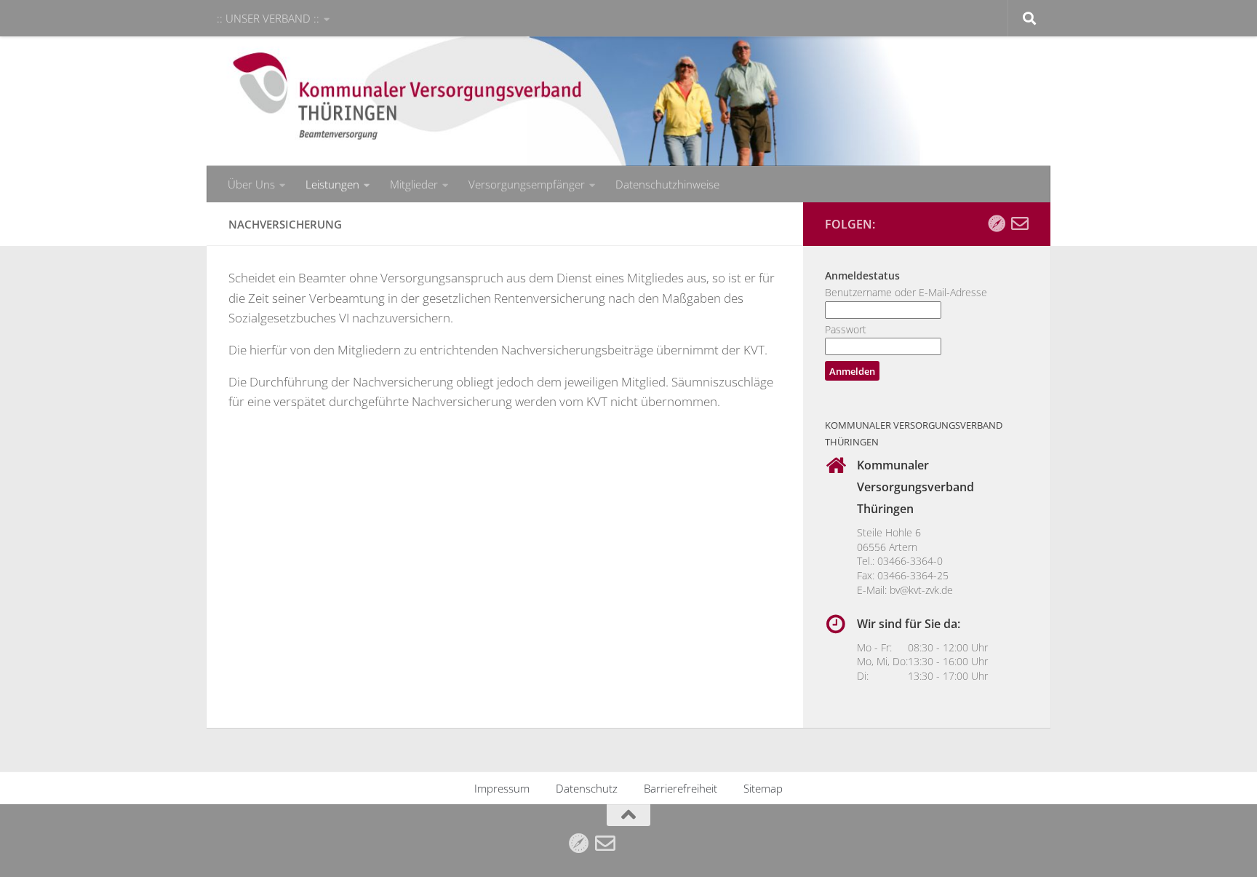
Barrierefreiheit (680, 788)
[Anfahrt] (996, 223)
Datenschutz (587, 788)
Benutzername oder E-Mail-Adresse (906, 292)
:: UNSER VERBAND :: (268, 18)
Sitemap (763, 788)
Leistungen (332, 184)
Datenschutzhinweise (667, 184)
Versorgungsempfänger (526, 184)
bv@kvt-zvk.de (921, 590)
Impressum (502, 788)
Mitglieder (414, 184)
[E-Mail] (1020, 223)
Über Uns (251, 184)
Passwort (845, 329)
